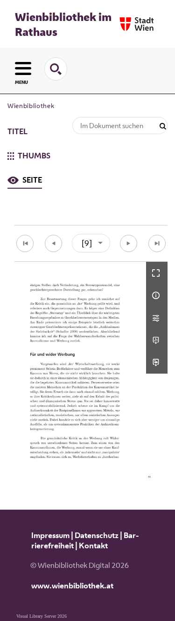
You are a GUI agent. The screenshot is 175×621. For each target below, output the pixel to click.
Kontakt (93, 545)
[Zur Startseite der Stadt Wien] (136, 24)
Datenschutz (97, 535)
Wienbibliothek (30, 106)
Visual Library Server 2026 (41, 616)
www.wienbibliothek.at (72, 585)
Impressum (50, 535)
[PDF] (157, 340)
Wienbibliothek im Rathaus (63, 24)
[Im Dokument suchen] (163, 126)
